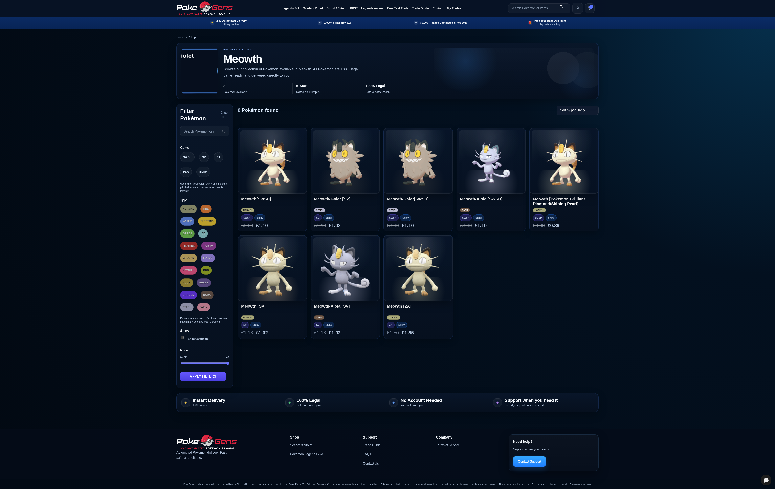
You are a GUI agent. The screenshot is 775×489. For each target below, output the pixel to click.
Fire (206, 208)
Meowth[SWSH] (256, 199)
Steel (187, 307)
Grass (187, 233)
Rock (187, 282)
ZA (218, 157)
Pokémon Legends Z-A (306, 454)
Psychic (188, 270)
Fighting (189, 245)
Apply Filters (203, 376)
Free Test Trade (397, 8)
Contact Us (371, 463)
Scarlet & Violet (301, 445)
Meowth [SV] (253, 306)
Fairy (203, 307)
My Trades (454, 8)
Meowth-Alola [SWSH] (481, 199)
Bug (206, 270)
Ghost (203, 282)
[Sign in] (577, 8)
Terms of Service (448, 445)
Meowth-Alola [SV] (332, 306)
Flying (207, 258)
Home (180, 37)
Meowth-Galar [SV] (332, 199)
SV (204, 157)
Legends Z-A (291, 8)
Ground (188, 258)
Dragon (188, 294)
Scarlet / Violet (313, 8)
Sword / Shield (336, 8)
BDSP (354, 8)
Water (187, 221)
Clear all (224, 115)
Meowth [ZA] (399, 306)
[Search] (561, 6)
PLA (186, 171)
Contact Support (529, 461)
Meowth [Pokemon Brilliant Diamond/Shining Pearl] (559, 201)
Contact (438, 8)
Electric (207, 221)
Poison (209, 245)
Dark (207, 294)
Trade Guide (420, 8)
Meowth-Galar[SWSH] (408, 199)
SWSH (187, 157)
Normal (188, 208)
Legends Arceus (372, 8)
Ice (203, 233)
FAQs (367, 454)
